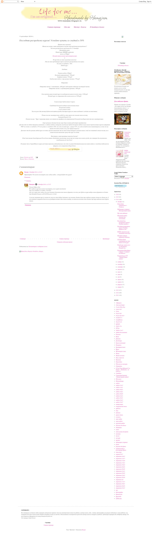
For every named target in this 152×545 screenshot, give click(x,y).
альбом (118, 383)
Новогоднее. (119, 362)
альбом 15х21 (119, 387)
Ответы (28, 181)
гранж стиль (119, 415)
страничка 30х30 (120, 477)
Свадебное (118, 373)
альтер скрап (119, 404)
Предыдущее (106, 239)
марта (119, 282)
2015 (117, 197)
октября (120, 264)
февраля (120, 284)
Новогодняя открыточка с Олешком (122, 205)
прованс (118, 440)
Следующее (23, 239)
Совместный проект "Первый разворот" (127, 134)
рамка (117, 444)
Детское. (118, 338)
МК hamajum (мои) (121, 351)
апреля (119, 279)
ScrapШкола (119, 320)
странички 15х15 (120, 481)
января (119, 287)
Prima (117, 311)
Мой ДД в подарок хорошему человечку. (123, 236)
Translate (126, 178)
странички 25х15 (120, 488)
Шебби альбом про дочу (127, 152)
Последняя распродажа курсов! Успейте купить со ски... (123, 228)
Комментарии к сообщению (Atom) (38, 246)
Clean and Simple (120, 305)
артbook (118, 408)
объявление (31, 159)
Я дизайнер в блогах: (97, 27)
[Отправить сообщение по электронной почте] (36, 157)
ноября (120, 262)
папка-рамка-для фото (122, 432)
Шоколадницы (119, 381)
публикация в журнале (121, 442)
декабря (120, 201)
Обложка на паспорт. (122, 364)
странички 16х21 (120, 484)
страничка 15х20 (120, 460)
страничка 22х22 (120, 473)
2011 (117, 295)
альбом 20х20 (119, 394)
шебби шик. (119, 498)
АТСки (117, 328)
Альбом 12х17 (119, 330)
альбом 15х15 (119, 385)
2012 (117, 292)
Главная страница (53, 27)
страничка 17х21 (120, 463)
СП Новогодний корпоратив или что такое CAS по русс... (123, 241)
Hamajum (32, 184)
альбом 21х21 (119, 396)
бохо (117, 410)
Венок (117, 336)
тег (117, 490)
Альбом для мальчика (121, 332)
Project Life (118, 313)
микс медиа (119, 419)
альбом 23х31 (119, 398)
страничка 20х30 (120, 469)
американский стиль (121, 406)
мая (119, 277)
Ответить (27, 177)
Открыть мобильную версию (64, 242)
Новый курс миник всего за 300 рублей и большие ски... (123, 246)
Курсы (26, 159)
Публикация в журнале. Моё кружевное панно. (124, 210)
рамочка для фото (121, 446)
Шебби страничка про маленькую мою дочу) (123, 232)
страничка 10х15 (120, 456)
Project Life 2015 (120, 315)
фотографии (119, 492)
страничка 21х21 (120, 471)
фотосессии (119, 494)
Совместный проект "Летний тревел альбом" (122, 376)
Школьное (118, 379)
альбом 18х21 (119, 391)
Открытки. (119, 366)
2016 (117, 194)
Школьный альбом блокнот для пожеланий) (122, 217)
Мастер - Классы (80, 27)
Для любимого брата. (121, 101)
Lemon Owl (119, 309)
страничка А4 (119, 479)
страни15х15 (119, 454)
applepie (118, 324)
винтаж (118, 413)
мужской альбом (120, 423)
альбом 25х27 (119, 402)
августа (120, 269)
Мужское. (118, 360)
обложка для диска (121, 425)
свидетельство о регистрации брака (121, 449)
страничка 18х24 (120, 465)
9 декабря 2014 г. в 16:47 (35, 172)
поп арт (118, 438)
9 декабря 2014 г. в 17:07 (44, 184)
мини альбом (119, 421)
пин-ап (117, 436)
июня (119, 274)
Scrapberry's (119, 317)
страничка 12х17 (120, 458)
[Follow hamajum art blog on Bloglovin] (120, 187)
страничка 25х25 (120, 475)
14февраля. (119, 303)
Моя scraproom (120, 358)
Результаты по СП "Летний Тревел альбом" (122, 257)
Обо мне (67, 27)
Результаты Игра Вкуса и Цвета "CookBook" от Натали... (123, 252)
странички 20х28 (120, 486)
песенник (118, 434)
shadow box (119, 326)
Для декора (119, 341)
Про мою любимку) (122, 213)
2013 (117, 290)
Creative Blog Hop (120, 307)
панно (117, 429)
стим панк (118, 452)
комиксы (118, 417)
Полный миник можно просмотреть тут (65, 56)
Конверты (118, 345)
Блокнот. (118, 334)
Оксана (26, 172)
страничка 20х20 (120, 467)
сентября (120, 267)
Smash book (119, 322)
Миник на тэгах (120, 355)
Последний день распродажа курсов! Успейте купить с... (123, 222)
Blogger (84, 530)
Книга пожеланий (120, 343)
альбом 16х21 (119, 389)
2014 (117, 199)
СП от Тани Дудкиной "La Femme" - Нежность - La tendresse (123, 369)
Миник (117, 353)
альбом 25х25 (119, 400)
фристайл (118, 496)
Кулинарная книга (120, 347)
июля (119, 272)
